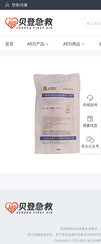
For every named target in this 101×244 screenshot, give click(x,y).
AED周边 (71, 44)
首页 (9, 44)
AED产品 (35, 44)
